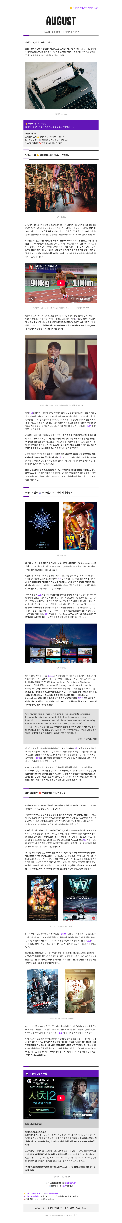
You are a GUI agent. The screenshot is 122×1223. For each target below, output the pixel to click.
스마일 (37, 758)
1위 (76, 318)
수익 (59, 578)
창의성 (50, 675)
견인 (60, 1032)
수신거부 (74, 1215)
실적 (39, 594)
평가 (47, 613)
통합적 (80, 698)
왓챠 (89, 940)
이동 (85, 839)
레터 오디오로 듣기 (51, 1193)
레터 (61, 457)
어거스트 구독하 (32, 1196)
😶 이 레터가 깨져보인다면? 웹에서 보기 (84, 8)
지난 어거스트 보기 (33, 1193)
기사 (31, 413)
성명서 (89, 425)
